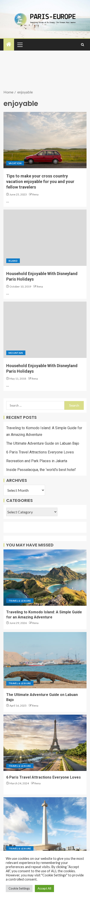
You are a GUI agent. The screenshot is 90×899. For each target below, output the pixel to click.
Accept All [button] (44, 888)
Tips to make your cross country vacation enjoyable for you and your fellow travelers (40, 181)
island (13, 260)
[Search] (82, 44)
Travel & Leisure (20, 600)
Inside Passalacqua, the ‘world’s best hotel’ (41, 469)
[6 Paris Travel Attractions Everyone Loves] (45, 743)
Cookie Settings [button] (19, 888)
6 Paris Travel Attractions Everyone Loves (40, 452)
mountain (16, 352)
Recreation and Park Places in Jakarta (36, 461)
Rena (35, 194)
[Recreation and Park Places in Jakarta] (45, 825)
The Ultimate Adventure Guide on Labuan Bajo (42, 443)
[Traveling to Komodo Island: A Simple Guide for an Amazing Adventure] (45, 577)
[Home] (8, 44)
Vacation (15, 163)
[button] (19, 44)
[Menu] (19, 44)
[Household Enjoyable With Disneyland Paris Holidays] (45, 238)
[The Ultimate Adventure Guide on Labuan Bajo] (45, 660)
